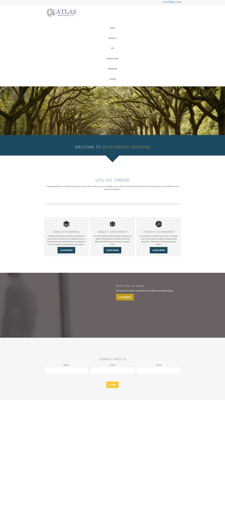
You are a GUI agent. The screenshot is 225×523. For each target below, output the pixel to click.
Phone (159, 365)
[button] (112, 28)
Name (66, 365)
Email (112, 365)
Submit (112, 384)
